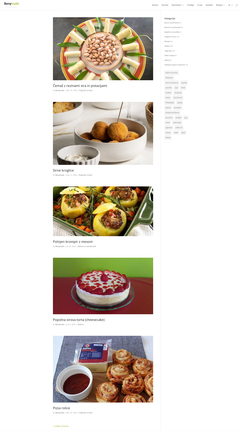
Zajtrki (166, 60)
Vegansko (168, 51)
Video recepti (169, 55)
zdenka (168, 137)
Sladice (81, 324)
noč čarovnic (177, 97)
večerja (168, 132)
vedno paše (177, 122)
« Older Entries (61, 426)
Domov (155, 5)
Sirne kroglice (63, 170)
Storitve (164, 5)
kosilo (183, 88)
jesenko (184, 83)
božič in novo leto (171, 73)
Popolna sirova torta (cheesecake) (79, 319)
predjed (178, 118)
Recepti (219, 5)
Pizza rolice (61, 408)
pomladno (177, 108)
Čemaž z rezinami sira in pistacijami (80, 85)
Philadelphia (169, 103)
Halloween (169, 78)
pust (185, 118)
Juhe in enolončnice (171, 23)
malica (167, 97)
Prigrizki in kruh (86, 90)
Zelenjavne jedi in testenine (174, 65)
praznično (168, 118)
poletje (179, 103)
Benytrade (59, 90)
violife (176, 132)
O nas (199, 5)
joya (176, 88)
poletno (168, 108)
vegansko (168, 127)
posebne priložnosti (172, 112)
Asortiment (176, 5)
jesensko (168, 88)
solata (167, 122)
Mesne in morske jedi (87, 246)
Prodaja (190, 5)
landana (168, 93)
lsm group (178, 93)
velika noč (178, 127)
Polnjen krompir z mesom (73, 241)
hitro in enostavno (171, 83)
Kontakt (209, 5)
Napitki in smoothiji (171, 32)
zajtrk (183, 132)
